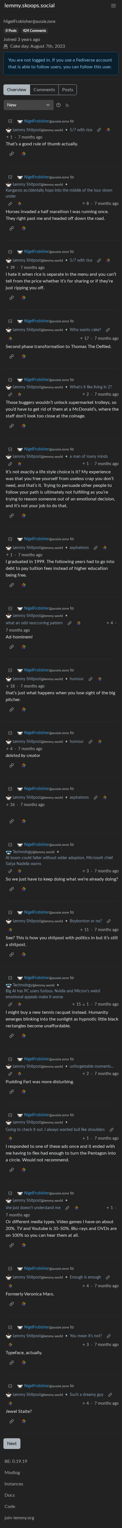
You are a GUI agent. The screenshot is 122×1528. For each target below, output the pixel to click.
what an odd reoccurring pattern (34, 623)
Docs (10, 1495)
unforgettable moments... (91, 1067)
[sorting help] (58, 105)
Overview (16, 89)
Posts (67, 89)
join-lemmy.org (19, 1518)
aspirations (79, 548)
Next (12, 1443)
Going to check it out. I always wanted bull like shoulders (55, 1130)
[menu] (113, 6)
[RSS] (67, 105)
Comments (44, 89)
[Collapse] (10, 121)
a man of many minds (89, 457)
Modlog (12, 1472)
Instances (14, 1484)
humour (77, 679)
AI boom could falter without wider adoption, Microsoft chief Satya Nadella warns (59, 861)
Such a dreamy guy (86, 1395)
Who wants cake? (85, 330)
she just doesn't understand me (33, 1208)
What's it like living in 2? (91, 387)
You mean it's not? (86, 1336)
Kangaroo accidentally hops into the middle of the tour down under (59, 193)
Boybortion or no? (86, 921)
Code (10, 1506)
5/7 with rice (81, 130)
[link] (108, 130)
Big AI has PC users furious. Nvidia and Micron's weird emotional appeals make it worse (53, 994)
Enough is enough (85, 1277)
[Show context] (99, 130)
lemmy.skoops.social (30, 5)
